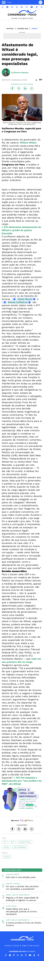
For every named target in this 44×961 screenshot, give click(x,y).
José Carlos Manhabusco (17, 920)
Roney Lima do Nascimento (18, 895)
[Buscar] (40, 2)
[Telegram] (7, 7)
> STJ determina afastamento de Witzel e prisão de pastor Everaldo (21, 230)
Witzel (6, 847)
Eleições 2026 (22, 28)
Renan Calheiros (18, 302)
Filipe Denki (11, 906)
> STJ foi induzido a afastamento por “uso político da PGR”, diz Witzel (22, 780)
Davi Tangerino (20, 847)
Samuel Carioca (13, 884)
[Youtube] (32, 7)
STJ (5, 842)
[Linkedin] (22, 7)
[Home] (22, 13)
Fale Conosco (34, 945)
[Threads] (41, 7)
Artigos (24, 945)
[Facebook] (12, 7)
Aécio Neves (25, 299)
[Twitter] (17, 7)
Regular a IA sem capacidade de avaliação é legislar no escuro (22, 898)
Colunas (16, 945)
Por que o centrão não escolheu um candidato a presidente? (22, 887)
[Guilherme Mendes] (6, 72)
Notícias (10, 28)
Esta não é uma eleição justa (21, 877)
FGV (12, 842)
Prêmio (34, 28)
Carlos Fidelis (12, 874)
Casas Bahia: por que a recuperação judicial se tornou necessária (21, 911)
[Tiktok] (37, 7)
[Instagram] (26, 7)
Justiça (7, 857)
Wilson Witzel (28, 142)
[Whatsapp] (2, 7)
